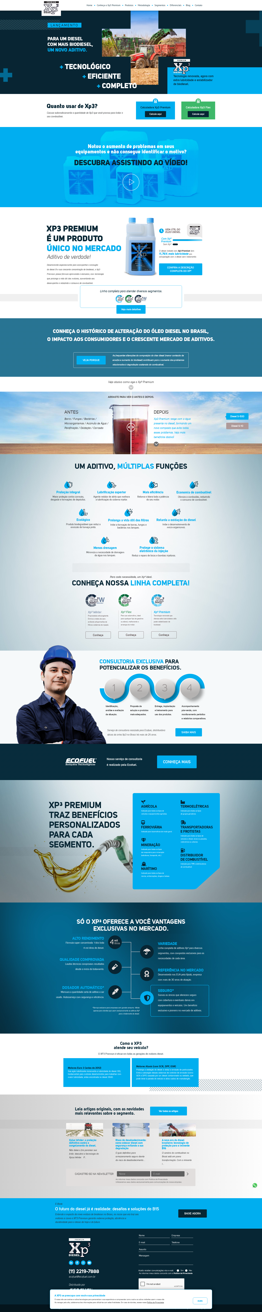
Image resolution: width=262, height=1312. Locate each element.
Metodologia (144, 5)
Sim (182, 1270)
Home (89, 5)
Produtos (129, 5)
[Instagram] (83, 1262)
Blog (188, 5)
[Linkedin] (71, 1262)
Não (190, 1270)
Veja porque (91, 360)
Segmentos (160, 5)
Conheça (98, 635)
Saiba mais (188, 732)
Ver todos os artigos (168, 1111)
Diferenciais (175, 5)
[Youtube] (89, 1262)
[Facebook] (77, 1262)
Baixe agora (192, 1213)
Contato (198, 5)
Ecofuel (81, 762)
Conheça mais (177, 761)
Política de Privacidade (158, 1179)
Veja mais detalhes (131, 309)
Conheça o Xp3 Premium (108, 5)
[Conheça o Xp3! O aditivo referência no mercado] (131, 182)
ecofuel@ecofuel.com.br (82, 1276)
